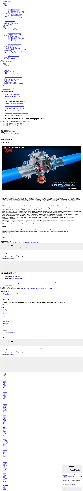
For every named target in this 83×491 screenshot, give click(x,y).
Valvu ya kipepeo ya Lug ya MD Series (15, 101)
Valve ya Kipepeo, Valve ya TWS (14, 44)
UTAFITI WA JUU (48, 288)
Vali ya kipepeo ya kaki (12, 6)
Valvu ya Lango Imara (12, 47)
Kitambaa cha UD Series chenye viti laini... (16, 110)
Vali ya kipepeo (8, 5)
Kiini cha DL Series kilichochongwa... (14, 106)
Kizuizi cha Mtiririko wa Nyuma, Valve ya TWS (17, 53)
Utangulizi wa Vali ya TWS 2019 (14, 32)
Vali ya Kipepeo (8, 35)
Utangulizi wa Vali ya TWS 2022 (14, 34)
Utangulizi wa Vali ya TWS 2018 (14, 30)
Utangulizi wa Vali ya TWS (10, 28)
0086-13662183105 (7, 321)
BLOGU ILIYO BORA (39, 288)
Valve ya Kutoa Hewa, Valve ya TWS (15, 51)
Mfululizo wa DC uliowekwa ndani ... (14, 115)
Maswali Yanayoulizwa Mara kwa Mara (10, 58)
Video (4, 27)
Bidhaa (4, 4)
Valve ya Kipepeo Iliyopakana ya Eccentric (16, 40)
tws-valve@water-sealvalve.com (9, 332)
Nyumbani (5, 3)
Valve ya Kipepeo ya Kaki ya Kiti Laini (15, 41)
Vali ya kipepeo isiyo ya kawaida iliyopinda (16, 11)
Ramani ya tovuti (30, 288)
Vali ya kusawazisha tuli (10, 21)
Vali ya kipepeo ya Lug (12, 7)
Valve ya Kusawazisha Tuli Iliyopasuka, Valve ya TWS (18, 49)
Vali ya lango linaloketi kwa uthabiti (15, 14)
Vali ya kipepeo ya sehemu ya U (14, 9)
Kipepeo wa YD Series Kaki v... (13, 96)
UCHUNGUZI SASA (4, 304)
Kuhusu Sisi (5, 25)
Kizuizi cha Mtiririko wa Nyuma (11, 23)
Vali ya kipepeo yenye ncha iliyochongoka (16, 12)
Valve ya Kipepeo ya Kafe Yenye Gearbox (16, 38)
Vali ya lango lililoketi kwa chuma (14, 15)
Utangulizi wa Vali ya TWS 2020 (14, 33)
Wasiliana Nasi (6, 57)
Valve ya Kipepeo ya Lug (13, 45)
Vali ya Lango (8, 46)
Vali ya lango (7, 13)
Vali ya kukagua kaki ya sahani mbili (15, 17)
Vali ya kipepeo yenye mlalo (13, 10)
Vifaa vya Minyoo (8, 24)
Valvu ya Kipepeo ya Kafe (13, 36)
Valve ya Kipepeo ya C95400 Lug (14, 42)
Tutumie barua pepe (4, 136)
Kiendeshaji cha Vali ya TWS (13, 56)
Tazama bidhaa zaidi (9, 285)
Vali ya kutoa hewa (9, 22)
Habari (4, 26)
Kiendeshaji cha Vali (9, 55)
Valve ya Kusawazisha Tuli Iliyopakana (13, 48)
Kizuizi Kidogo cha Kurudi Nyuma (14, 278)
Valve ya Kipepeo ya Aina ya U (14, 37)
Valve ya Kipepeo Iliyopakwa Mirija (15, 39)
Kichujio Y (7, 19)
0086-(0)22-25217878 (7, 323)
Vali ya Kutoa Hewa (9, 50)
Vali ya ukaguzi (8, 16)
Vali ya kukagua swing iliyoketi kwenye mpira (17, 18)
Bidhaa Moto (23, 288)
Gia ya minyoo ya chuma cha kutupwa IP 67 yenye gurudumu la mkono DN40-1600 (22, 242)
